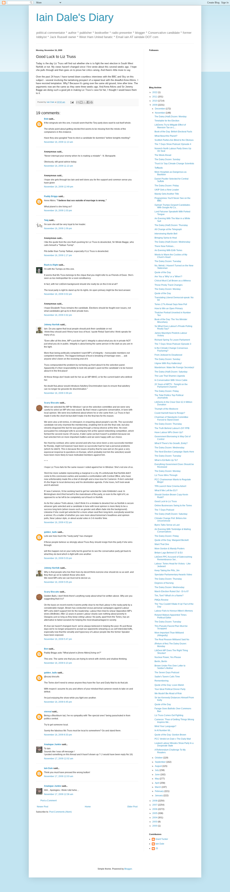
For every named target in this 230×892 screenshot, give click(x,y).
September (160, 762)
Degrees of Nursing (164, 583)
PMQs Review (161, 600)
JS (156, 848)
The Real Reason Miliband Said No (172, 639)
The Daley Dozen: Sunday (167, 159)
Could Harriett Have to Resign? (170, 413)
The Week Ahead (163, 155)
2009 (155, 105)
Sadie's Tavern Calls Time (167, 676)
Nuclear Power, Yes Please (168, 657)
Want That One (162, 544)
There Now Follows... (165, 246)
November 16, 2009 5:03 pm (58, 558)
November (160, 113)
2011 (155, 96)
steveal (48, 711)
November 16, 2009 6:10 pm (58, 663)
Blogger (128, 869)
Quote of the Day (163, 272)
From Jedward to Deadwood (168, 355)
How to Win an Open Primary (169, 308)
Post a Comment (48, 800)
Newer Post (42, 806)
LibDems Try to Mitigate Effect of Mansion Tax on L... (170, 126)
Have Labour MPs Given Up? (169, 432)
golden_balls (50, 532)
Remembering (162, 680)
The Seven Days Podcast (167, 672)
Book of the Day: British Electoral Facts (173, 131)
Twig (46, 220)
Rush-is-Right (51, 265)
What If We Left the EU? (166, 490)
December (160, 108)
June (157, 774)
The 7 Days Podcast (164, 510)
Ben (46, 649)
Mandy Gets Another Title (167, 194)
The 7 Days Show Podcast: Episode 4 (173, 144)
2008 (155, 800)
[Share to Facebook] (88, 102)
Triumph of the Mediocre (166, 409)
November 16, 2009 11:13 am (58, 142)
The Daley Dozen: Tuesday (168, 261)
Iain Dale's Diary (75, 17)
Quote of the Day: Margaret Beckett (171, 540)
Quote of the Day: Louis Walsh (169, 685)
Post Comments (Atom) (60, 812)
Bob (46, 119)
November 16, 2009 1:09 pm (58, 228)
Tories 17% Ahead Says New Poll (171, 304)
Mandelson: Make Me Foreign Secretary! (174, 367)
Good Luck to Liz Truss (166, 501)
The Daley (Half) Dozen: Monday (171, 116)
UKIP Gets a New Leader (167, 189)
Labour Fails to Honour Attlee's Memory (174, 611)
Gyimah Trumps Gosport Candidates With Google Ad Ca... (172, 206)
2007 (155, 805)
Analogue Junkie (52, 744)
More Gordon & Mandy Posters (170, 548)
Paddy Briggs (51, 196)
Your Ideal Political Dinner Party (170, 689)
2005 (155, 813)
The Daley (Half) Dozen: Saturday (171, 372)
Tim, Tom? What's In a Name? (169, 595)
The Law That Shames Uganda (170, 376)
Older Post (132, 806)
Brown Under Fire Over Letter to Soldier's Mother (170, 666)
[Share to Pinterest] (91, 102)
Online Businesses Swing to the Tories (173, 505)
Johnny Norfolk (52, 324)
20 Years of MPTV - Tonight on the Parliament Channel (171, 385)
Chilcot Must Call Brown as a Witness (173, 280)
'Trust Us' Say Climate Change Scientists (174, 163)
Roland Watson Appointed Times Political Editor (171, 616)
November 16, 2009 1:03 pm (58, 210)
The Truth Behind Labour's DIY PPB (172, 428)
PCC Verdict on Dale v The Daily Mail (173, 739)
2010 (155, 101)
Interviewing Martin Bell (166, 233)
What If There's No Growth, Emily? (171, 443)
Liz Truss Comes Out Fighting (169, 715)
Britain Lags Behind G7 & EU (169, 552)
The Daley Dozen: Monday (168, 289)
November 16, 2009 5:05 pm (58, 582)
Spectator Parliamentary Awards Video (173, 574)
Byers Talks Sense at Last (167, 525)
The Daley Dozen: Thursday (168, 424)
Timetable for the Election (167, 120)
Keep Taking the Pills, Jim (167, 570)
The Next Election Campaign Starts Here (174, 451)
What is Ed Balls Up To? (166, 460)
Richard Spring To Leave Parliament (172, 340)
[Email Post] (72, 102)
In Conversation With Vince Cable (171, 380)
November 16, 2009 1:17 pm (58, 255)
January (159, 795)
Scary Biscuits (51, 403)
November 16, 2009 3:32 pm (58, 315)
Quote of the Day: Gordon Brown (170, 734)
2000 (155, 826)
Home (88, 806)
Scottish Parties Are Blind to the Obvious (174, 140)
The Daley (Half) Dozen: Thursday (171, 225)
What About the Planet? (166, 136)
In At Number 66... (163, 730)
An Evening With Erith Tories (168, 250)
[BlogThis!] (81, 102)
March (158, 787)
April (157, 783)
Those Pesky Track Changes (169, 285)
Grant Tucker (161, 839)
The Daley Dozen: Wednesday (169, 447)
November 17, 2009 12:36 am (58, 794)
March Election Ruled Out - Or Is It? (172, 591)
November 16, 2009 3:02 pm (58, 294)
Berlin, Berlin (161, 661)
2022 (155, 92)
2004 (155, 817)
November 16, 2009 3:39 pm (58, 393)
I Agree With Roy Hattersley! (168, 363)
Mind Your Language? (165, 726)
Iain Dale (48, 768)
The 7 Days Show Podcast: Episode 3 (173, 344)
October (159, 757)
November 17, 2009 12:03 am (58, 776)
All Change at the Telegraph (168, 229)
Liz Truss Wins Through (166, 475)
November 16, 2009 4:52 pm (58, 522)
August (158, 766)
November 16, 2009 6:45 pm (58, 702)
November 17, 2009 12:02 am (58, 758)
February (159, 791)
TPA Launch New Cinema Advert (170, 486)
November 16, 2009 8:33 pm (58, 734)
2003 (155, 821)
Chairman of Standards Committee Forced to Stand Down (171, 418)
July (157, 770)
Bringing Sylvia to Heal (166, 238)
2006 (155, 809)
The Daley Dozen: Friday (167, 185)
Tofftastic (159, 168)
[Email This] (78, 102)
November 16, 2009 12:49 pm (58, 186)
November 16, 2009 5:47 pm (58, 639)
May (157, 778)
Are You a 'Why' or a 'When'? (168, 276)
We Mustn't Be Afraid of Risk (168, 693)
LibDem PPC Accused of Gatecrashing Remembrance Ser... (173, 558)
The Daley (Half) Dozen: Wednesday (172, 242)
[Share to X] (84, 102)
